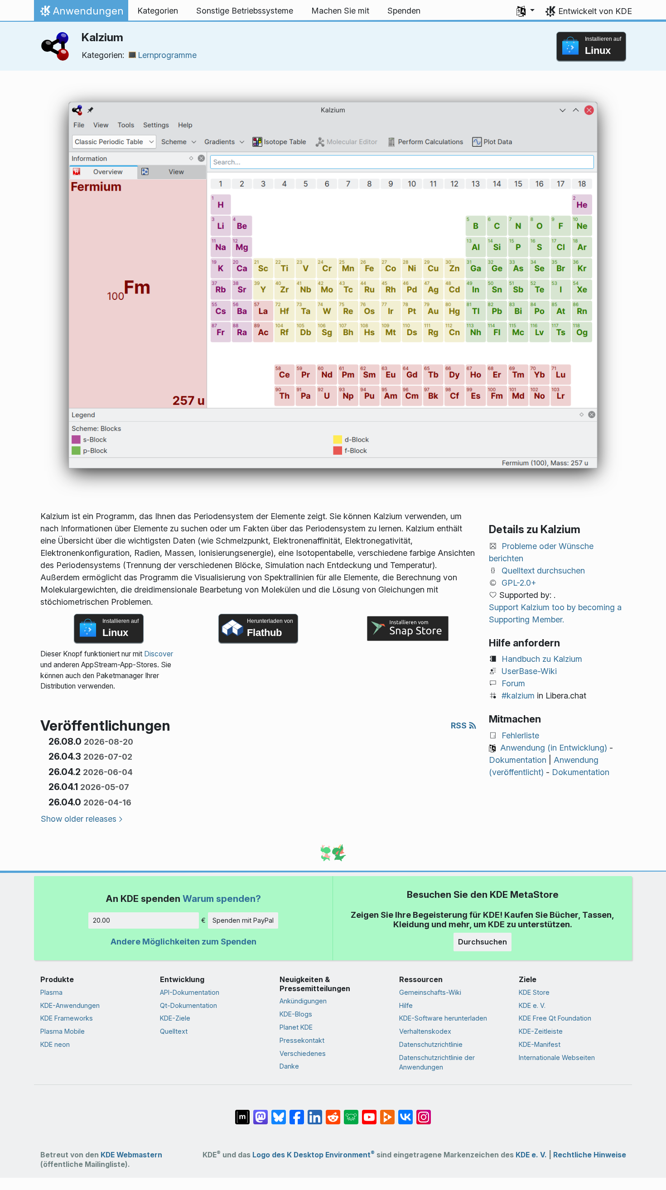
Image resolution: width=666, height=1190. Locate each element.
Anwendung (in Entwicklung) (553, 747)
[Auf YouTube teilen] (369, 1112)
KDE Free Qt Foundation (555, 1018)
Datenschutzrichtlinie (431, 1044)
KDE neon (55, 1044)
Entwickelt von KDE (595, 11)
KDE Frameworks (66, 1018)
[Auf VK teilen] (405, 1112)
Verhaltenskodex (425, 1031)
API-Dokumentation (189, 992)
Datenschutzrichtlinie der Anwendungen (437, 1062)
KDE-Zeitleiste (541, 1031)
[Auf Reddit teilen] (333, 1112)
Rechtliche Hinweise (589, 1155)
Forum (513, 683)
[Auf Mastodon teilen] (260, 1112)
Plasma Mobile (62, 1031)
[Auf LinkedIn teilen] (315, 1112)
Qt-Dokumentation (188, 1005)
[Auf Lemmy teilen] (351, 1112)
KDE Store (534, 992)
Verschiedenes (303, 1053)
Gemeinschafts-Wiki (430, 992)
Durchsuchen (482, 941)
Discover (158, 654)
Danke (289, 1066)
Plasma (51, 992)
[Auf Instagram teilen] (423, 1112)
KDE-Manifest (539, 1044)
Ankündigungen (303, 1001)
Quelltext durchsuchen (543, 570)
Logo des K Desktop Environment (313, 1155)
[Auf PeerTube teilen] (387, 1112)
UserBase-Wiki (529, 671)
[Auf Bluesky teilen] (278, 1112)
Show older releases (78, 819)
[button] (525, 11)
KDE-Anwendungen (70, 1005)
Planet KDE (296, 1027)
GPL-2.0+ (519, 583)
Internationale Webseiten (557, 1057)
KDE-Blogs (296, 1014)
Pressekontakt (302, 1040)
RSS (459, 725)
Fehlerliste (520, 735)
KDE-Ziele (175, 1018)
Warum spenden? (222, 898)
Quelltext (174, 1031)
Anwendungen (81, 13)
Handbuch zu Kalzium (542, 659)
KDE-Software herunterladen (443, 1018)
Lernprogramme (167, 55)
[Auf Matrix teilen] (242, 1112)
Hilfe (406, 1005)
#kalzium (518, 695)
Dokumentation (517, 760)
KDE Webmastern (131, 1155)
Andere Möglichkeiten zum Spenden (183, 941)
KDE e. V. (532, 1005)
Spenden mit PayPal (243, 920)
